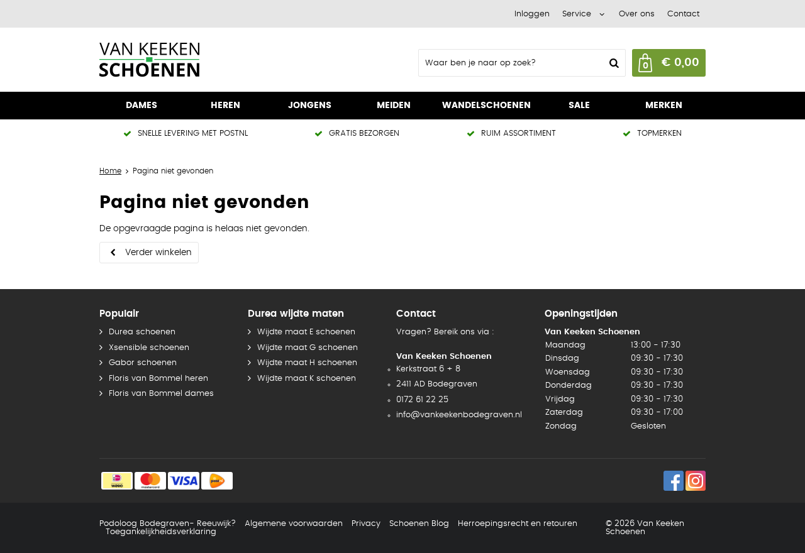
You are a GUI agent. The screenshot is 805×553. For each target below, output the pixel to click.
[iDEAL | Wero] (117, 481)
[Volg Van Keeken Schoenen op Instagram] (696, 481)
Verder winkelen (158, 252)
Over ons (637, 14)
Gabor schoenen (143, 363)
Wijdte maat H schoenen (307, 363)
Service (576, 14)
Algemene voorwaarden (294, 524)
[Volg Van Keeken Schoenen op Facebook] (673, 481)
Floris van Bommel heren (158, 379)
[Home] (193, 60)
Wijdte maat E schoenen (306, 332)
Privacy (366, 524)
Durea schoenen (142, 332)
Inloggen (532, 14)
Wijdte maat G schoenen (307, 348)
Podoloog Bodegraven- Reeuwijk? (167, 524)
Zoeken (612, 63)
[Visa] (183, 481)
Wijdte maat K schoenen (306, 379)
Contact (683, 14)
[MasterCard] (150, 481)
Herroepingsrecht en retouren (517, 524)
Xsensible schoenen (149, 348)
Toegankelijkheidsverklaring (161, 532)
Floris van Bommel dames (161, 394)
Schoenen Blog (419, 524)
